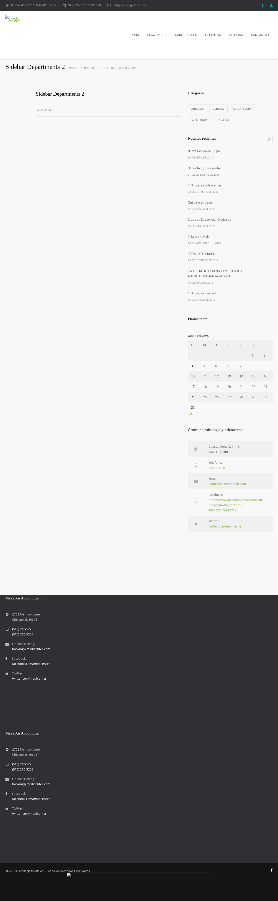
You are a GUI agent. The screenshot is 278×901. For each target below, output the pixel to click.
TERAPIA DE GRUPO (201, 254)
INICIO (135, 35)
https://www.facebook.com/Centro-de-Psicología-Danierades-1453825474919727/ (236, 505)
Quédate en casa (200, 202)
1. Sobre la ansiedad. (202, 293)
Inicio (73, 68)
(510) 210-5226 (22, 634)
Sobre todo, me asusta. (204, 168)
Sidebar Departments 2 (60, 94)
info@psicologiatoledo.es (129, 5)
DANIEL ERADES (186, 35)
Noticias (90, 68)
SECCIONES (155, 35)
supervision (199, 119)
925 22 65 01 (217, 468)
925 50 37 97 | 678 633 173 (84, 5)
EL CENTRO (213, 35)
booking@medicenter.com (31, 649)
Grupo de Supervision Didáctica (209, 219)
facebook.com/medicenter (31, 664)
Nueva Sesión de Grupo (204, 151)
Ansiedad (197, 108)
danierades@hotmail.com (227, 484)
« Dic (191, 414)
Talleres (223, 119)
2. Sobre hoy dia (199, 236)
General (218, 108)
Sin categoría (242, 108)
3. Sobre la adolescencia (205, 185)
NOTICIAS (236, 35)
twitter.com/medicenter (225, 526)
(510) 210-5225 (22, 629)
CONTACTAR (260, 35)
